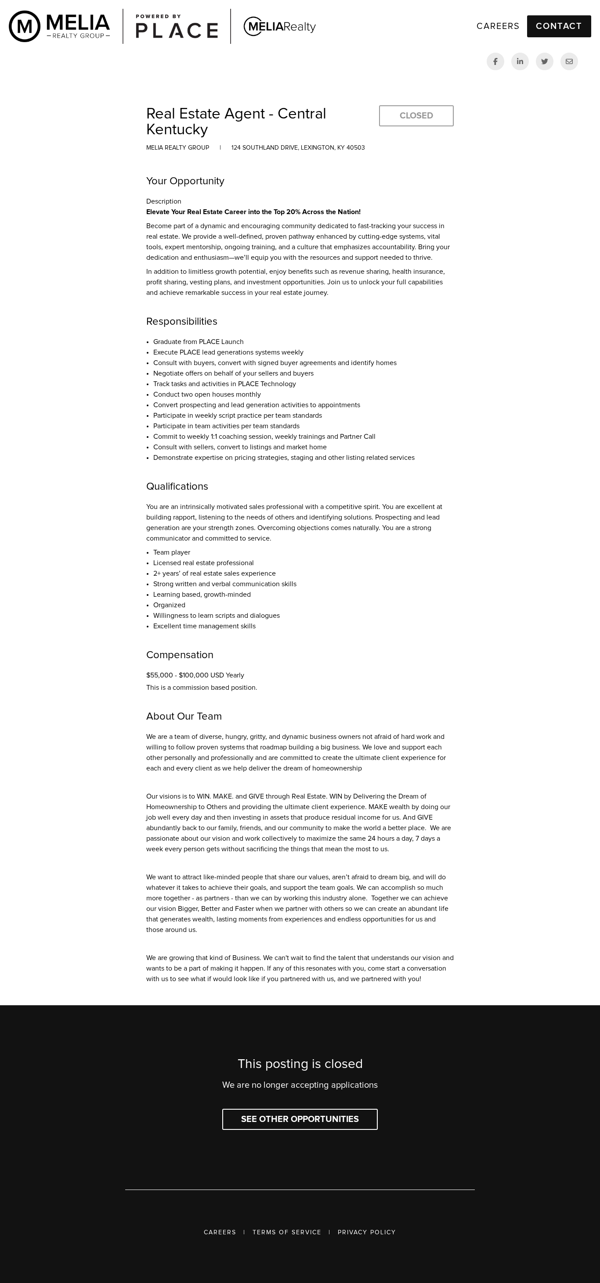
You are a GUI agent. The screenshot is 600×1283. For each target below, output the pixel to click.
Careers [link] (498, 26)
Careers (220, 1232)
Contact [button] (559, 26)
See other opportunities (300, 1119)
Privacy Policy (367, 1232)
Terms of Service (287, 1232)
